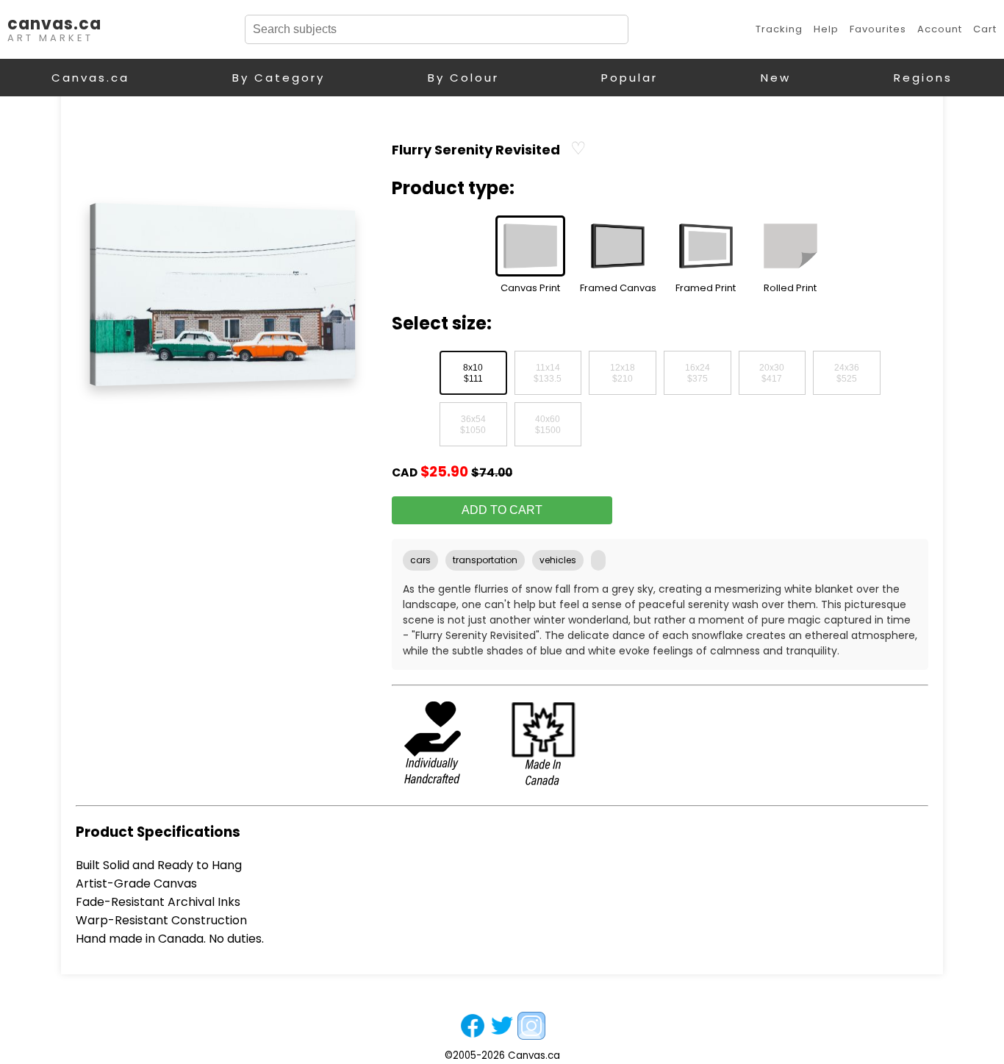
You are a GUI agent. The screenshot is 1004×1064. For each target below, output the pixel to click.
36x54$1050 (473, 425)
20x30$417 (771, 374)
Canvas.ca (90, 77)
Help (826, 29)
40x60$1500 (548, 425)
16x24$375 (697, 374)
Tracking (779, 29)
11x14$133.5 (548, 374)
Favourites (878, 29)
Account (939, 29)
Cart (985, 29)
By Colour (463, 77)
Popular (629, 77)
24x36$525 (846, 374)
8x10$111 (473, 374)
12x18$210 (622, 374)
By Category (278, 77)
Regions (923, 77)
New (776, 77)
